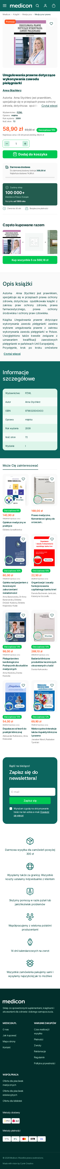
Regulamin (39, 1057)
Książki (16, 14)
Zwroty (37, 1045)
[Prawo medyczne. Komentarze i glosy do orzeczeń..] (44, 490)
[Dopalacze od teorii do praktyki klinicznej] (15, 697)
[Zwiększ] (25, 143)
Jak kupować (9, 1035)
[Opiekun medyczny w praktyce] (15, 491)
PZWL (19, 112)
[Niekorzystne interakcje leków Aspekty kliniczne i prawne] (44, 697)
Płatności (38, 1039)
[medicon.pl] (21, 5)
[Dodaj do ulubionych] (51, 23)
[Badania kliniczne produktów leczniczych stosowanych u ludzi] (44, 627)
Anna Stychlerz (12, 90)
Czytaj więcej (50, 105)
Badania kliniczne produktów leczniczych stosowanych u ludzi (43, 662)
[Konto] (45, 5)
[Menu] (4, 5)
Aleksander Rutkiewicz (12, 736)
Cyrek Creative (26, 1163)
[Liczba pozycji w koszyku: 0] (53, 5)
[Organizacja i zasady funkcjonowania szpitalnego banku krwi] (44, 553)
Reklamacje (40, 1051)
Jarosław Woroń (38, 739)
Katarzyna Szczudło (40, 596)
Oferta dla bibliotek (12, 1100)
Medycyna (27, 14)
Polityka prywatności (44, 1063)
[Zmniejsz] (7, 143)
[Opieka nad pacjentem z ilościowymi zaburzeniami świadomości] (15, 551)
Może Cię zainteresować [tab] (20, 465)
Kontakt (6, 1047)
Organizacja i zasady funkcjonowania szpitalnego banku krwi (43, 586)
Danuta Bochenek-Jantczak (43, 593)
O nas (6, 1029)
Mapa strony (9, 1041)
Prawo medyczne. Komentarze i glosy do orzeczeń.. (43, 519)
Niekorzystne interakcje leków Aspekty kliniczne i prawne (44, 732)
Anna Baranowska (10, 596)
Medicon (6, 14)
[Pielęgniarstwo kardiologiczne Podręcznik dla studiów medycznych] (15, 627)
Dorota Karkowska (39, 669)
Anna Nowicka (9, 673)
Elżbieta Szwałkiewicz (12, 529)
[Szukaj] (37, 5)
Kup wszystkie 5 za (30, 260)
